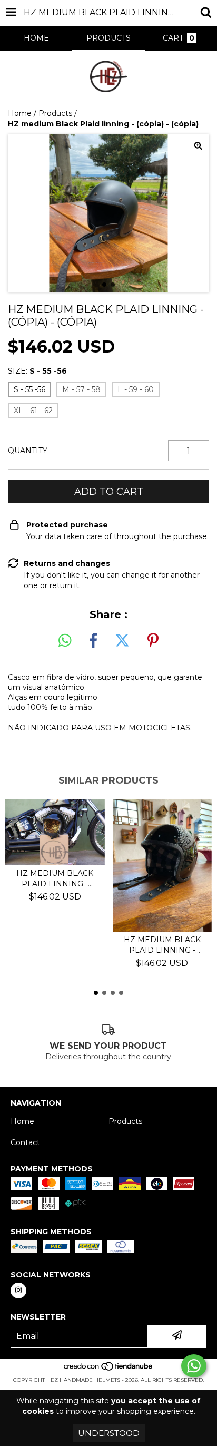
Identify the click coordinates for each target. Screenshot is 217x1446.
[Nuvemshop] (109, 1369)
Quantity (27, 450)
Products (55, 113)
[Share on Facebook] (93, 640)
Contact (25, 1142)
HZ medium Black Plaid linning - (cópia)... (54, 878)
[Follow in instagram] (18, 1290)
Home (20, 113)
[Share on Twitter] (122, 640)
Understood (109, 1433)
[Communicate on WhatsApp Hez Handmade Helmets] (193, 1365)
